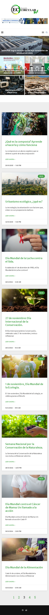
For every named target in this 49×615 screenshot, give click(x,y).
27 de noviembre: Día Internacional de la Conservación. (18, 322)
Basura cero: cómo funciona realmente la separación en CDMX (12, 70)
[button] (3, 62)
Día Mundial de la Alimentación (24, 567)
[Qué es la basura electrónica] (12, 85)
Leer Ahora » (10, 159)
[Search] (46, 32)
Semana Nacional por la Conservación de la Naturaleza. (24, 445)
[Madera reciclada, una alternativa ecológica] (37, 85)
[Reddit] (26, 610)
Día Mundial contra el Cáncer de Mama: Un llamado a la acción (22, 508)
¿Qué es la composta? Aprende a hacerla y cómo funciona (23, 143)
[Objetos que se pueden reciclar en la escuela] (37, 65)
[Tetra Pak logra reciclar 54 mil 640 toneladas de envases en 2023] (24, 42)
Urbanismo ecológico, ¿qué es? (23, 201)
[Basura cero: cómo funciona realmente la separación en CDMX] (12, 65)
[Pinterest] (23, 610)
